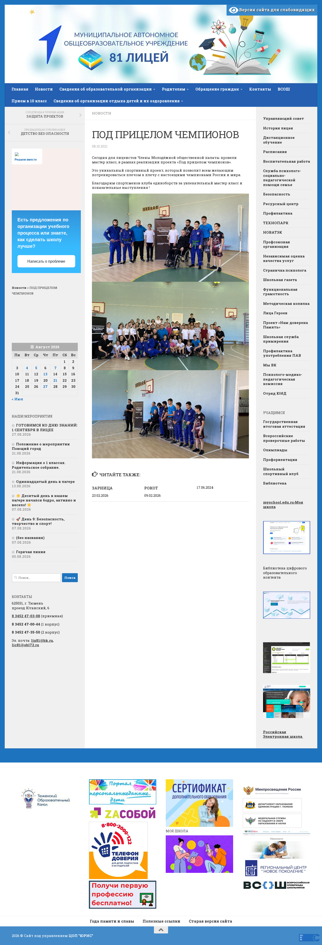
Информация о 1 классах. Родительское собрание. (39, 465)
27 (45, 386)
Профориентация (280, 459)
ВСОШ (284, 89)
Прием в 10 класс (29, 100)
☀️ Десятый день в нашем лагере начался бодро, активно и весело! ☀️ (44, 500)
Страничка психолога (284, 270)
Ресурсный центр (280, 203)
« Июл (17, 399)
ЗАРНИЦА (102, 487)
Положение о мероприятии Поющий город (41, 446)
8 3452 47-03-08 (26, 615)
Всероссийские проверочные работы (284, 438)
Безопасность (276, 194)
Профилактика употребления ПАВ (282, 353)
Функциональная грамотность (280, 291)
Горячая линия (30, 551)
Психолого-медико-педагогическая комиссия (282, 379)
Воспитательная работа (286, 161)
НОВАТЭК (272, 232)
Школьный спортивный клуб (280, 471)
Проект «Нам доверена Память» (285, 325)
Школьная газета (280, 279)
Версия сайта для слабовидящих (276, 9)
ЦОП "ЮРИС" (81, 935)
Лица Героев (275, 313)
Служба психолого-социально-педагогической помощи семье (282, 177)
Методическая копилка (286, 303)
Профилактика (277, 213)
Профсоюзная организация (276, 244)
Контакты (260, 89)
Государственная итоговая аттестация (284, 424)
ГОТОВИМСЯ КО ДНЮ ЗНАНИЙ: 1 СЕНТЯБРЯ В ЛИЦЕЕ (45, 427)
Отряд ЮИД (274, 393)
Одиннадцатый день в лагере (45, 481)
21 (55, 380)
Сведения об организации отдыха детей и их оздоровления (117, 100)
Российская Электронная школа (283, 734)
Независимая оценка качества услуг (284, 258)
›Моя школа (283, 504)
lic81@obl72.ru (25, 644)
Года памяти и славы (112, 921)
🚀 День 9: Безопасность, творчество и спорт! (38, 521)
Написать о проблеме (46, 261)
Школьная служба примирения (281, 339)
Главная (20, 89)
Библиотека (274, 483)
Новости (44, 89)
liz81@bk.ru (42, 640)
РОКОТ (151, 487)
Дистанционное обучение (279, 140)
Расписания (275, 151)
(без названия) (30, 537)
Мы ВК (270, 365)
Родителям (173, 89)
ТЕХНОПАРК (276, 222)
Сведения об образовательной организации (105, 89)
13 (45, 374)
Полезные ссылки (161, 921)
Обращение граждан (217, 89)
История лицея (278, 128)
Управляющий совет (283, 118)
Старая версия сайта (210, 921)
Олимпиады (275, 450)
